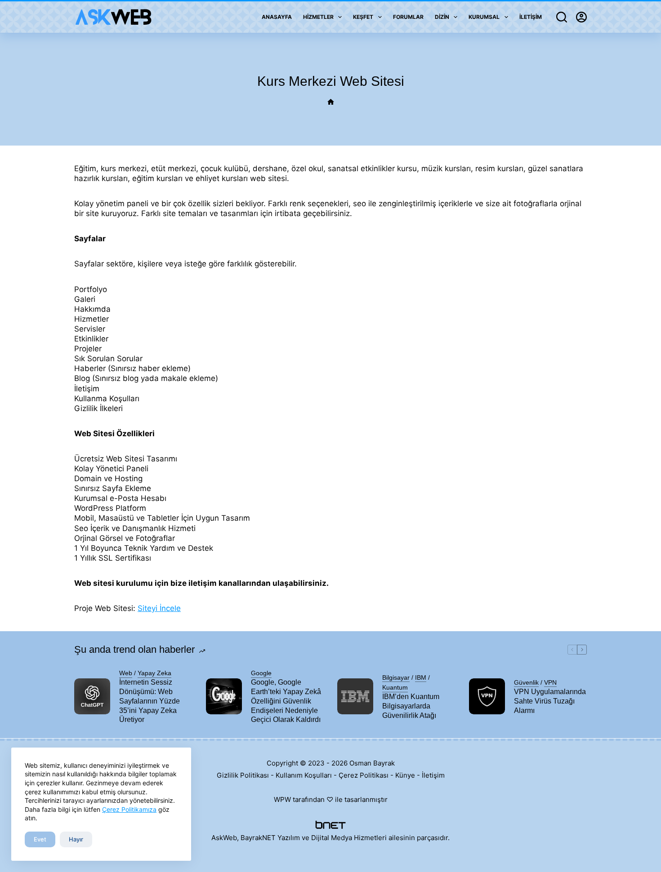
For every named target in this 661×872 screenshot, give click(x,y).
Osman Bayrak (372, 763)
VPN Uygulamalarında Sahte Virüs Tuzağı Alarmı (550, 701)
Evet (40, 839)
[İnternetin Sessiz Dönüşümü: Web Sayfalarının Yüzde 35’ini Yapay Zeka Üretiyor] (92, 696)
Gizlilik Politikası (243, 775)
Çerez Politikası (364, 775)
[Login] (581, 17)
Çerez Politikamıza (129, 809)
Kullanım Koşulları (304, 775)
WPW (282, 799)
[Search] (561, 17)
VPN (550, 682)
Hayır (76, 839)
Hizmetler (318, 16)
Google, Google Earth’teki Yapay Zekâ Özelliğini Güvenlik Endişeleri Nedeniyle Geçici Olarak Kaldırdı (286, 700)
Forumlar (408, 16)
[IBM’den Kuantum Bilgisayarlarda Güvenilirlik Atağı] (355, 696)
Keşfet (363, 16)
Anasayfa (277, 16)
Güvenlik (526, 682)
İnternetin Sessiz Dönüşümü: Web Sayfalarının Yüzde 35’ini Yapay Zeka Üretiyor (149, 700)
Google (261, 673)
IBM (420, 677)
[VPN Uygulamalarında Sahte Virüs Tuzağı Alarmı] (487, 696)
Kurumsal (484, 16)
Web (125, 673)
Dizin (442, 16)
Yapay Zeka (154, 673)
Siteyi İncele (159, 608)
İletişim (530, 16)
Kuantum (395, 687)
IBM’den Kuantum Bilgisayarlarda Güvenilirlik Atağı (410, 706)
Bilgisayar (396, 677)
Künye (405, 775)
